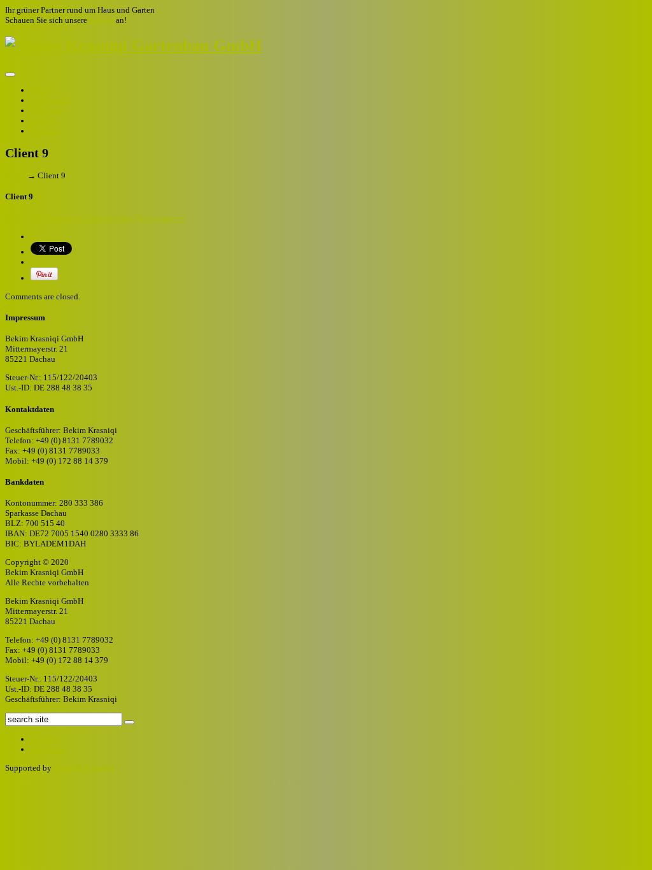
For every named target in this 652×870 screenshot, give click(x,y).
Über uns (47, 110)
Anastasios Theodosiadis (91, 218)
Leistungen (50, 100)
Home (41, 90)
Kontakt (45, 131)
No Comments (160, 218)
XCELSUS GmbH (83, 768)
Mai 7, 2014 (26, 218)
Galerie (101, 20)
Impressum (49, 749)
